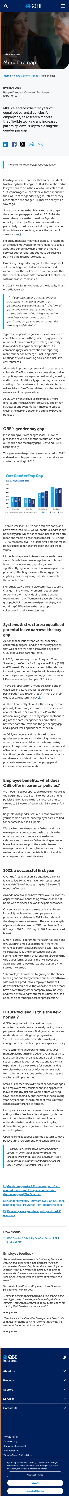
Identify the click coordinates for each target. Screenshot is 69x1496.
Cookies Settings (35, 1475)
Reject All (35, 1483)
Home (7, 75)
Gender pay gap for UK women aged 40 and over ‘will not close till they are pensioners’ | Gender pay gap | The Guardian (31, 1190)
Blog (36, 75)
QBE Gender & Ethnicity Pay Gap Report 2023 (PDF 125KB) (33, 1240)
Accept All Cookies (35, 1491)
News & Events (22, 75)
